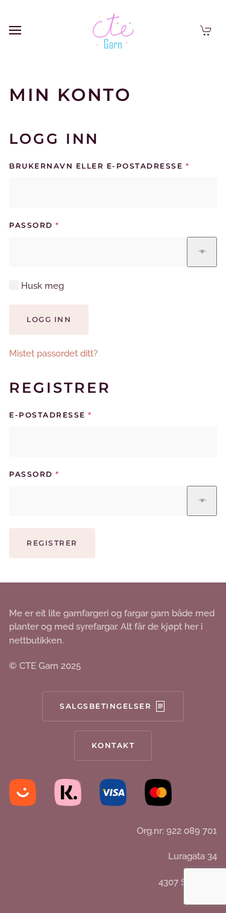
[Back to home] (113, 30)
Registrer (52, 542)
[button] (15, 30)
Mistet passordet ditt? (53, 353)
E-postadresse (72, 414)
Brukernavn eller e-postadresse (113, 165)
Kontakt (113, 745)
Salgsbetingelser (105, 706)
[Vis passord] (202, 252)
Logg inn (49, 319)
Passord (55, 225)
